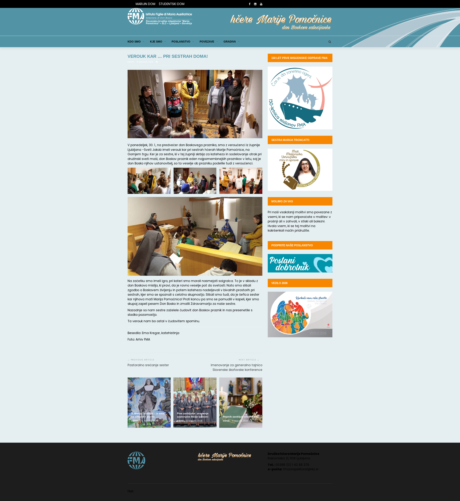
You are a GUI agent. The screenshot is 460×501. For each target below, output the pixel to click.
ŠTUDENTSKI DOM (171, 4)
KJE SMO (156, 41)
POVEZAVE (207, 41)
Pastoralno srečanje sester (148, 365)
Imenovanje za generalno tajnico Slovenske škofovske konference (236, 367)
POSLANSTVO (181, 41)
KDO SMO (134, 41)
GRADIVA (230, 41)
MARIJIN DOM (145, 4)
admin (131, 61)
